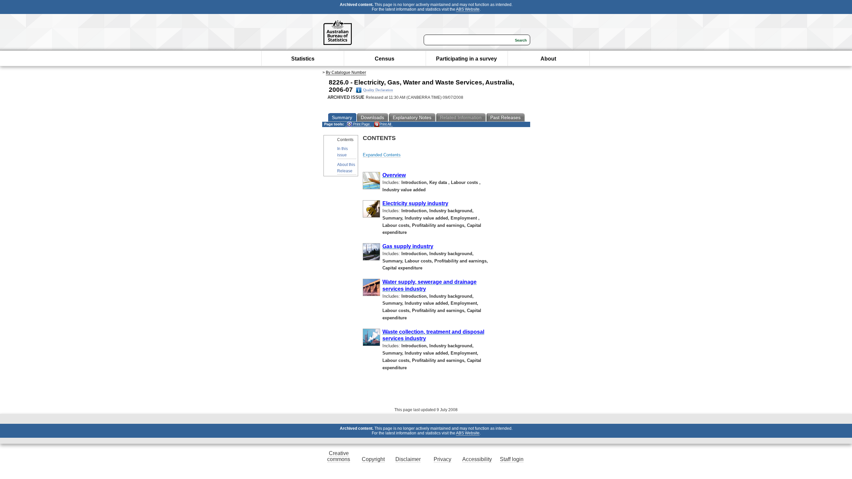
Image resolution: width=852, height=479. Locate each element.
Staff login (512, 459)
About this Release (346, 167)
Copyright (373, 459)
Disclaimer (408, 459)
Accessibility (477, 459)
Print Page (361, 124)
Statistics (303, 59)
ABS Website (468, 9)
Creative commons (338, 456)
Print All (385, 124)
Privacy (442, 459)
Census (384, 59)
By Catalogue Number (346, 72)
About (548, 59)
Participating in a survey (466, 59)
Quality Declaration (378, 90)
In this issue (342, 151)
